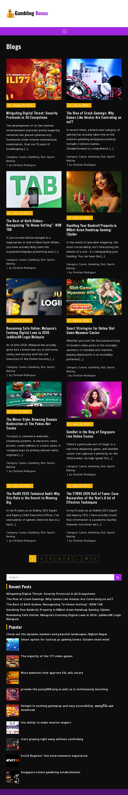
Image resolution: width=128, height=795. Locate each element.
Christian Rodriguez (24, 165)
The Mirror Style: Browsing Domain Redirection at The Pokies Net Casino (31, 423)
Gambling (33, 157)
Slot (43, 157)
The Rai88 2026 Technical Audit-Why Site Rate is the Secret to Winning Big (33, 497)
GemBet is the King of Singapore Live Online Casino (90, 434)
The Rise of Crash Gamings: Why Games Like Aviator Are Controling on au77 (94, 117)
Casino (22, 157)
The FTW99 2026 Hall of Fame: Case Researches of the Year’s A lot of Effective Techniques (92, 497)
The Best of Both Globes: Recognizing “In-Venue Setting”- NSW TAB (34, 225)
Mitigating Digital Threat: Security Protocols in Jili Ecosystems (32, 115)
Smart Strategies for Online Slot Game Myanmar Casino (90, 330)
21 (86, 558)
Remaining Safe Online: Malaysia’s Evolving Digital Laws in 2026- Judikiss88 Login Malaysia (31, 332)
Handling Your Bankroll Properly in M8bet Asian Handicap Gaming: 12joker (91, 229)
